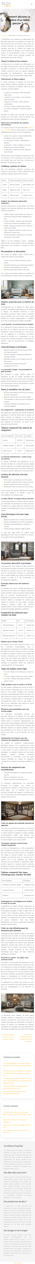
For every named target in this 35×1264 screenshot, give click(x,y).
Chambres (5, 35)
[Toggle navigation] (32, 4)
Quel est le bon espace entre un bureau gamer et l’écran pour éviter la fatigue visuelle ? (17, 1114)
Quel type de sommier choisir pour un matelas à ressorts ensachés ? (25, 1038)
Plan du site (17, 1263)
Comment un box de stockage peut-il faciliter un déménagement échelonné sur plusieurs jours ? (17, 1073)
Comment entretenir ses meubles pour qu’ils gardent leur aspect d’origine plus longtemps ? (17, 1065)
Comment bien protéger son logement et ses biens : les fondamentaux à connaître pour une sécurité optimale (17, 1081)
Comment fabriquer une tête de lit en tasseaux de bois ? (9, 1037)
